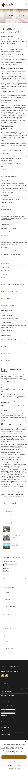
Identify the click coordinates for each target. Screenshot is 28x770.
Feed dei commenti (9, 648)
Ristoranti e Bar (8, 515)
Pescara (12, 527)
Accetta (14, 757)
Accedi (6, 641)
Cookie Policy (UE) (6, 734)
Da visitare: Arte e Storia (10, 508)
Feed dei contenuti (9, 645)
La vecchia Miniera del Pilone (12, 603)
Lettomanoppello (15, 544)
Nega (14, 761)
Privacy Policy (17, 768)
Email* (5, 567)
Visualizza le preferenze (14, 765)
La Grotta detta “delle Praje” (11, 606)
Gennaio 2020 (8, 628)
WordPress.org (8, 652)
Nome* (5, 564)
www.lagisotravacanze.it (18, 73)
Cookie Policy (10, 768)
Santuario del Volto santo (17, 535)
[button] (26, 741)
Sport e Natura (8, 511)
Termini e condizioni (7, 730)
